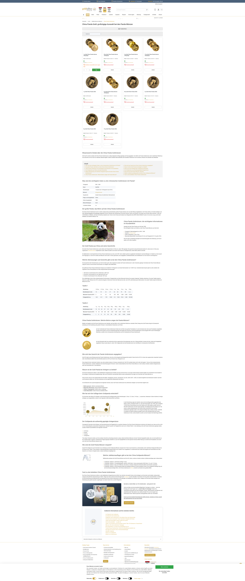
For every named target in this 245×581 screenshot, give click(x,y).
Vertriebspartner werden (129, 554)
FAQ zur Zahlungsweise (87, 552)
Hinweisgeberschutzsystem (130, 563)
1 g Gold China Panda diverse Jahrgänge (90, 55)
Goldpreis (127, 476)
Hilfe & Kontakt (158, 4)
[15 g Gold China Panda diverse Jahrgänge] (153, 45)
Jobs (126, 558)
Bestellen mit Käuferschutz (109, 552)
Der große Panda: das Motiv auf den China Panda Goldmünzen (99, 167)
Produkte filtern (123, 28)
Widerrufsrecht (127, 560)
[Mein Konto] (158, 9)
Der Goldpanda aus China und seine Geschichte (96, 170)
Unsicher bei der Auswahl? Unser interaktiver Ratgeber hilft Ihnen (120, 519)
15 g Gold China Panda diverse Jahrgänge (152, 55)
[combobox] (130, 9)
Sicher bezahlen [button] (148, 559)
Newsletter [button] (147, 545)
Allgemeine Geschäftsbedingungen (131, 561)
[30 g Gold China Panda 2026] (132, 82)
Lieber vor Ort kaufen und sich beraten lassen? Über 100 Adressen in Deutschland (124, 523)
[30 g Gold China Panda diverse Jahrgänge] (112, 45)
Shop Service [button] (106, 545)
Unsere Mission (128, 549)
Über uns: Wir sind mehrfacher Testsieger (115, 525)
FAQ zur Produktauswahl (88, 558)
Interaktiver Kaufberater (108, 554)
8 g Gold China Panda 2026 (89, 129)
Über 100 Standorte (101, 1)
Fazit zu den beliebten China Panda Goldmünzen (135, 174)
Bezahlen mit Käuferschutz (117, 1)
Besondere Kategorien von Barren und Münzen (93, 539)
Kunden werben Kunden (108, 556)
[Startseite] (83, 14)
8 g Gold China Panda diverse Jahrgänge (110, 92)
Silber (132, 467)
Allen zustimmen (164, 566)
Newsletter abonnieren (150, 555)
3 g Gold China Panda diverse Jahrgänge (131, 55)
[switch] (107, 578)
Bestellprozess (86, 549)
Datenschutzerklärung (129, 556)
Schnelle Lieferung (87, 1)
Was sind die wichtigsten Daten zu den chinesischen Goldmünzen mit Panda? (102, 165)
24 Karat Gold (132, 233)
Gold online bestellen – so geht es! (113, 522)
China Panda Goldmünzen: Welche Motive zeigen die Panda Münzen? (101, 174)
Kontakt (126, 551)
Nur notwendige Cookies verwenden (164, 572)
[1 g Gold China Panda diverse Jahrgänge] (91, 45)
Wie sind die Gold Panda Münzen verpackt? (134, 171)
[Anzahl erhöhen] (89, 70)
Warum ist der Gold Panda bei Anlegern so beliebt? (135, 167)
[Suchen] (146, 9)
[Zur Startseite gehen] (89, 9)
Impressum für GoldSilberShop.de (131, 552)
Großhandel (106, 558)
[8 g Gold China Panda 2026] (91, 119)
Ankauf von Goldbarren (111, 532)
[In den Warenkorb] (96, 70)
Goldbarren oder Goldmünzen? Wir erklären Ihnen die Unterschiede (120, 517)
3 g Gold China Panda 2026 (151, 91)
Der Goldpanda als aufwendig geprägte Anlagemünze (136, 170)
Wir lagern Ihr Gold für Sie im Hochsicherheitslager (117, 529)
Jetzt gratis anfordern (129, 502)
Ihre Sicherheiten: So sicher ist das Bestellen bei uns (117, 526)
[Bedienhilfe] (155, 9)
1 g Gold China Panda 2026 (89, 91)
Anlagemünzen (98, 192)
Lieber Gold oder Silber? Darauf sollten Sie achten (117, 520)
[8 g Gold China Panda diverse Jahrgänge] (112, 82)
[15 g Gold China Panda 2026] (112, 119)
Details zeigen (137, 578)
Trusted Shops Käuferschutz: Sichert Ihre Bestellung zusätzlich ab (120, 528)
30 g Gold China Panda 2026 (130, 91)
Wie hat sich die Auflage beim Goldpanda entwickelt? (136, 168)
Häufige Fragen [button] (85, 545)
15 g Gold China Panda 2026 (110, 129)
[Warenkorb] (162, 9)
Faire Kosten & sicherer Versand (89, 547)
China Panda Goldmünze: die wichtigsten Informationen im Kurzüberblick (101, 168)
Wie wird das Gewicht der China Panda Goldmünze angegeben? (138, 165)
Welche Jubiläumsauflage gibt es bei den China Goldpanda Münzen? (139, 173)
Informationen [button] (127, 545)
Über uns (126, 547)
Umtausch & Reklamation (88, 559)
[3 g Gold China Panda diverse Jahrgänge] (132, 45)
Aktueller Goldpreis (110, 531)
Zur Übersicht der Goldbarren (112, 514)
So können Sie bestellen (108, 547)
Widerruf (105, 561)
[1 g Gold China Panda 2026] (91, 82)
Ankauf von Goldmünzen (111, 534)
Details (112, 69)
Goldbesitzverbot (91, 250)
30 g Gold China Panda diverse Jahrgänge (111, 55)
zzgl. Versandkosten (89, 62)
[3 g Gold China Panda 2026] (153, 82)
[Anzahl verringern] (84, 70)
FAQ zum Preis (86, 551)
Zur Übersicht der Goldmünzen (112, 515)
